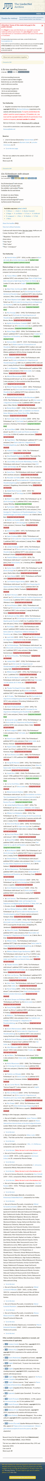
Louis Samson (11, 898)
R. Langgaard (10, 216)
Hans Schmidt (38, 1174)
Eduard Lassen (11, 738)
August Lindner (11, 746)
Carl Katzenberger (12, 645)
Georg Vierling (11, 1007)
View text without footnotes (11, 227)
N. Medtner (27, 216)
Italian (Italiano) (13, 1415)
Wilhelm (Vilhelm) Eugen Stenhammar (19, 951)
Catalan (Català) (13, 1344)
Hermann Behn (11, 342)
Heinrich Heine (11, 257)
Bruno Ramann (11, 850)
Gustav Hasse (11, 568)
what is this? (22, 208)
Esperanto (11, 1393)
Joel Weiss (10, 1055)
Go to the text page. (12, 148)
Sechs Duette (15, 562)
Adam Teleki (11, 983)
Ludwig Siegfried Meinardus (15, 805)
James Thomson (32, 1118)
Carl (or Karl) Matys (13, 784)
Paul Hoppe (10, 626)
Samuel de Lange (12, 720)
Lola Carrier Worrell (13, 1085)
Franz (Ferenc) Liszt (13, 755)
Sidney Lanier (31, 1135)
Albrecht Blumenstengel (14, 376)
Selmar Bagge (11, 331)
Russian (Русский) (9, 802)
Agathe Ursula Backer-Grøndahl (17, 323)
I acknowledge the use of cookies (22, 1477)
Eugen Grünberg (12, 536)
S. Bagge (8, 213)
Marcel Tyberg (11, 989)
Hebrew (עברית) (13, 1410)
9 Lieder (30, 1050)
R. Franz (27, 213)
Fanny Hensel (11, 576)
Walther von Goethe (13, 520)
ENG (22, 178)
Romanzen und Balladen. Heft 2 (25, 808)
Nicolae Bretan (11, 408)
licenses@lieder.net (6, 41)
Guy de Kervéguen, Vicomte (15, 677)
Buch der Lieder (24, 142)
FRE (29, 178)
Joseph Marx (11, 773)
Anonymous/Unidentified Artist (13, 1197)
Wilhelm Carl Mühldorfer (14, 813)
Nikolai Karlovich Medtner (15, 792)
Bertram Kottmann (23, 109)
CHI (16, 178)
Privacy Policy (10, 1470)
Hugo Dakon (11, 440)
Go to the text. (10, 1132)
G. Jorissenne (37, 1165)
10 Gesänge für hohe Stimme (16, 1066)
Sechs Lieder (28, 371)
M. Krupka (10, 696)
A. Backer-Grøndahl (28, 211)
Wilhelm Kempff (12, 672)
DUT (19, 178)
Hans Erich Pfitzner (13, 834)
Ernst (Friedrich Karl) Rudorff (16, 888)
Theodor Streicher (12, 965)
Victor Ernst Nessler (13, 824)
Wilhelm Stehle (11, 941)
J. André (17, 211)
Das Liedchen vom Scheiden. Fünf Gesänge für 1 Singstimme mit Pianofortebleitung (21, 1020)
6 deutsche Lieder (22, 326)
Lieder (13, 986)
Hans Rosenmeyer (12, 869)
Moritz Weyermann (13, 1063)
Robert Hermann (12, 595)
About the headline (9, 223)
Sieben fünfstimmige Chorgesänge (24, 1106)
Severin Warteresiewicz (14, 1029)
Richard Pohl (11, 840)
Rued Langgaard (12, 730)
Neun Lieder (21, 786)
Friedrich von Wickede (14, 1074)
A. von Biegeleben (12, 368)
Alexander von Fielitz (13, 478)
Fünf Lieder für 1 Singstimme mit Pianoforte (25, 608)
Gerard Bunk (11, 429)
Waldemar (10, 1015)
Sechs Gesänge (8, 501)
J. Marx (19, 216)
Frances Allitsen (12, 276)
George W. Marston (13, 763)
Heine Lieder (22, 1058)
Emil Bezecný (11, 358)
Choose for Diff (7, 168)
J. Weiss (8, 218)
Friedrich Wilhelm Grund (14, 557)
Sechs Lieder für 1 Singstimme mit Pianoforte (19, 722)
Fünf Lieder (19, 421)
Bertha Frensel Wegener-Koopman (18, 1039)
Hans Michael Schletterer (15, 909)
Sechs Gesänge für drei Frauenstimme (28, 816)
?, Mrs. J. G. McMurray (34, 1144)
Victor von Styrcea (12, 975)
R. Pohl (36, 216)
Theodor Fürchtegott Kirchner (16, 688)
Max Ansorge (11, 313)
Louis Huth (10, 637)
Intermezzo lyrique (10, 1401)
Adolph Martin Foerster (14, 491)
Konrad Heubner (12, 605)
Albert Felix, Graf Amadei (15, 289)
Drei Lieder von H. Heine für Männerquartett (17, 922)
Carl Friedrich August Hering (16, 582)
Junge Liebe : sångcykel (21, 956)
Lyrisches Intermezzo (18, 260)
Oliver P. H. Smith (12, 930)
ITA (36, 178)
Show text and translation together (15, 57)
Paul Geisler (10, 507)
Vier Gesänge (20, 523)
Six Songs (20, 493)
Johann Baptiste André (14, 299)
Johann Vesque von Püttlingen (16, 999)
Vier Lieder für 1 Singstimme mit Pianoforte (25, 539)
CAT (12, 178)
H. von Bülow (18, 213)
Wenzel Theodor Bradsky (15, 387)
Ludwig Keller (11, 661)
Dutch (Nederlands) (15, 1358)
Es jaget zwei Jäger (23, 826)
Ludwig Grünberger (13, 547)
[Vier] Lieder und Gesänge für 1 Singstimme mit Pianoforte (23, 648)
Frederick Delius (12, 450)
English (23, 283)
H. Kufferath (36, 213)
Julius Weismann (12, 1047)
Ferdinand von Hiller (13, 616)
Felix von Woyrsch (12, 1093)
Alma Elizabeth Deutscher (15, 456)
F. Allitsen (9, 211)
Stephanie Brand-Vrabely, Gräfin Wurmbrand (21, 397)
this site (13, 1472)
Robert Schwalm (12, 920)
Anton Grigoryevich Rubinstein (16, 880)
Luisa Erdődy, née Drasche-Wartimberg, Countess (22, 461)
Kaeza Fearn (11, 472)
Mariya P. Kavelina (12, 656)
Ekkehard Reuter (12, 858)
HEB (32, 178)
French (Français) (13, 1399)
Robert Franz (11, 499)
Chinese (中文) (12, 1350)
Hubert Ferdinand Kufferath (15, 707)
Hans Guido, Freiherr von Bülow (17, 419)
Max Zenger (11, 1103)
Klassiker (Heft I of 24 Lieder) (16, 970)
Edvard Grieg (11, 531)
